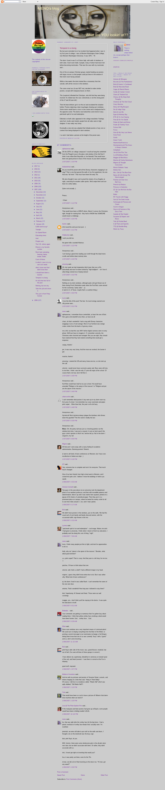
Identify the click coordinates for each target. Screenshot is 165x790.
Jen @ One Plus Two (120, 152)
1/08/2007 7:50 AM (69, 536)
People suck (40, 241)
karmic (64, 224)
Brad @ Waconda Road (121, 87)
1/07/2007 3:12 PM (69, 203)
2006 (36, 300)
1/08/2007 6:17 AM (69, 505)
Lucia (64, 298)
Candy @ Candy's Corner (121, 92)
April (37, 215)
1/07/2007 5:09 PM (69, 376)
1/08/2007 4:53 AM (69, 482)
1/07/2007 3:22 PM (69, 245)
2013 (36, 172)
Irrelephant (116, 150)
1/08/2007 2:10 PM (69, 687)
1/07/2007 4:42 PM (69, 275)
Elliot (64, 626)
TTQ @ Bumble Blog (120, 226)
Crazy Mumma (118, 104)
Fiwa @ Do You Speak (120, 119)
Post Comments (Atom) (74, 779)
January (39, 224)
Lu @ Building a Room (120, 155)
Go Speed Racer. (41, 232)
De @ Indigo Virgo (119, 109)
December (39, 192)
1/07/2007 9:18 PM (69, 459)
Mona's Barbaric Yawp (120, 167)
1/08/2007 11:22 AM (70, 642)
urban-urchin (66, 396)
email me (116, 67)
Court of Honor (40, 259)
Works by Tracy (118, 229)
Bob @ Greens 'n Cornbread (122, 84)
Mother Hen (117, 170)
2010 (36, 181)
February (39, 221)
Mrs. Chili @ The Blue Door (122, 172)
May (37, 212)
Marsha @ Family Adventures (123, 160)
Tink (63, 692)
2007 (36, 189)
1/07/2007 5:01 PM (69, 306)
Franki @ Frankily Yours (121, 125)
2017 (36, 166)
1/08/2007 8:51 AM (69, 605)
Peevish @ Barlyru (119, 184)
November (39, 195)
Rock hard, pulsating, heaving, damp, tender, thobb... (42, 254)
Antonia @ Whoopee (120, 79)
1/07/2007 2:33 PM (69, 162)
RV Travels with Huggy (120, 197)
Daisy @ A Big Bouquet (121, 107)
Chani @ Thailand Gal (120, 94)
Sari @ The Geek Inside (121, 199)
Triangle (38, 229)
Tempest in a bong (42, 278)
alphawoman (66, 149)
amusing (65, 264)
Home (83, 775)
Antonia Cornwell (67, 487)
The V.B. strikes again (43, 244)
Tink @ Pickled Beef (120, 221)
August (38, 204)
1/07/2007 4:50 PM (69, 293)
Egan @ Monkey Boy (120, 114)
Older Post (104, 775)
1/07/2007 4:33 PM (69, 259)
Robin (115, 194)
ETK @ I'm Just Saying (121, 117)
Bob (63, 510)
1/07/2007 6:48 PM (69, 407)
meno (64, 311)
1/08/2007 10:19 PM (70, 714)
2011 (36, 178)
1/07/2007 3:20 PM (69, 219)
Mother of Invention (68, 674)
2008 (36, 186)
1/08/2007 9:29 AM (69, 621)
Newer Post (61, 775)
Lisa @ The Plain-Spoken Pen (72, 706)
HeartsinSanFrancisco (120, 142)
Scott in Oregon (118, 207)
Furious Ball (117, 127)
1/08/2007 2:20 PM (69, 700)
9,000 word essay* (42, 227)
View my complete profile (123, 60)
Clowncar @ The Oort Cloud (122, 102)
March (38, 218)
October (39, 198)
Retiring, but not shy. (42, 286)
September (40, 201)
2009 (36, 183)
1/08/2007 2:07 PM (69, 669)
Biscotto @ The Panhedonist (122, 82)
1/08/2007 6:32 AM (69, 520)
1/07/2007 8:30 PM (69, 420)
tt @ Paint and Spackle (121, 224)
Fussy (115, 130)
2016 (36, 169)
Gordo (115, 137)
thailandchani (66, 167)
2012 (36, 175)
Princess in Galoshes (120, 187)
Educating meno (41, 235)
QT (63, 464)
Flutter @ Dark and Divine (121, 122)
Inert (37, 238)
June (38, 209)
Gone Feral (117, 135)
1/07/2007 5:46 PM (69, 391)
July (37, 206)
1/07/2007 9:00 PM (69, 439)
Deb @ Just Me (118, 112)
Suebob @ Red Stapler (120, 214)
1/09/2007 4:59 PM (69, 767)
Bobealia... (65, 611)
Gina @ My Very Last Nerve (122, 132)
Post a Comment (62, 772)
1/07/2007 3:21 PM (69, 230)
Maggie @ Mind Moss (120, 157)
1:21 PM (76, 138)
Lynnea (64, 525)
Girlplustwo (65, 235)
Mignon (64, 444)
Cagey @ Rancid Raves (121, 89)
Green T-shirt (117, 140)
